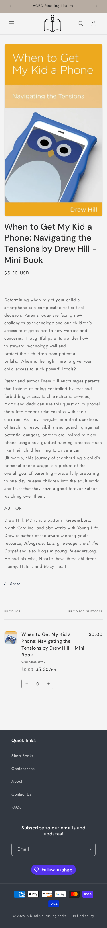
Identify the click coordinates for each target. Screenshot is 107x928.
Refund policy (83, 915)
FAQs (16, 807)
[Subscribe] (89, 849)
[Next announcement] (96, 6)
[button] (11, 23)
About (16, 781)
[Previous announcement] (10, 6)
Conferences (23, 768)
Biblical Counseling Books (46, 915)
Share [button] (15, 584)
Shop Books (22, 756)
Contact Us (21, 794)
